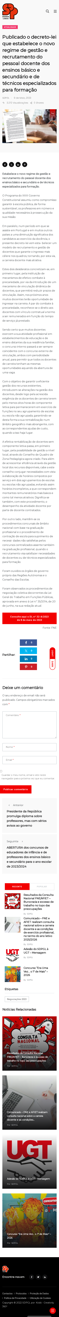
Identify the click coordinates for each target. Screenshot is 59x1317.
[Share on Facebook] (4, 164)
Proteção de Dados (39, 1293)
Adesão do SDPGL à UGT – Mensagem (28, 1178)
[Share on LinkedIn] (18, 164)
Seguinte (12, 841)
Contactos (7, 1293)
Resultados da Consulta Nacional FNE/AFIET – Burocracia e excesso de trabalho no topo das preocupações (39, 902)
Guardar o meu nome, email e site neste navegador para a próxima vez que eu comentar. (28, 777)
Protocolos (21, 1293)
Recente (17, 887)
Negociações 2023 (17, 999)
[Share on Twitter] (11, 164)
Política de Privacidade (15, 1298)
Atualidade (10, 27)
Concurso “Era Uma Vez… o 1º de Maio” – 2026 (36, 971)
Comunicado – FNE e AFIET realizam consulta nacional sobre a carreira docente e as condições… (27, 1116)
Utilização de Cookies (40, 1298)
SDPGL (30, 913)
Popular (42, 887)
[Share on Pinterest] (24, 164)
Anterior (18, 805)
